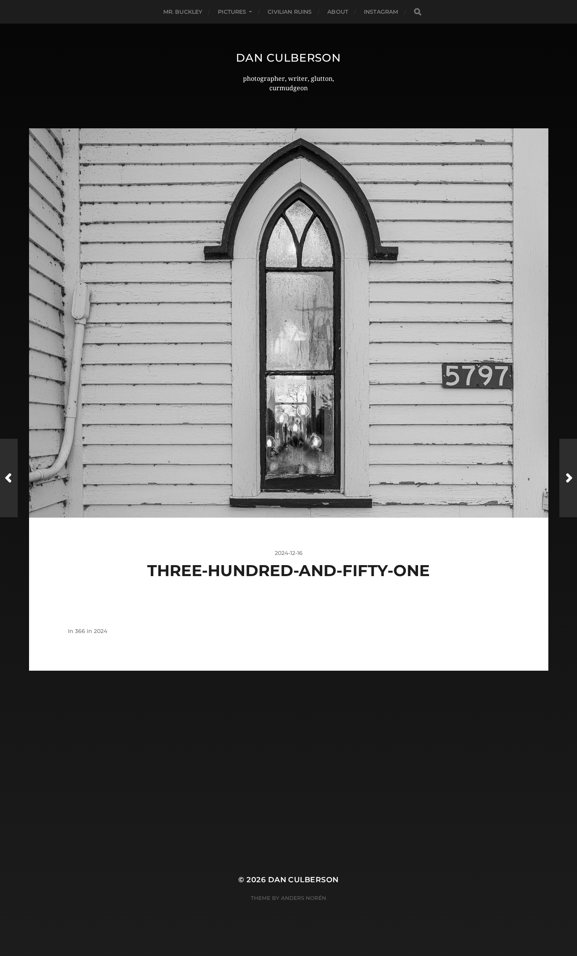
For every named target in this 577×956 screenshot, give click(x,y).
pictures (232, 11)
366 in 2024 (91, 631)
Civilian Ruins (290, 11)
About (337, 11)
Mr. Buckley (183, 11)
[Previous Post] (9, 478)
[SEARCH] (418, 12)
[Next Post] (568, 478)
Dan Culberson (288, 57)
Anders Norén (303, 898)
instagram (381, 11)
